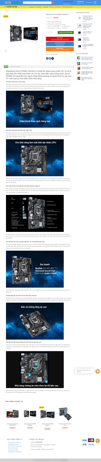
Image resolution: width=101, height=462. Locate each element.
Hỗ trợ (51, 6)
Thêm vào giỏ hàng (65, 32)
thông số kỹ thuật (15, 66)
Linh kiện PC (15, 10)
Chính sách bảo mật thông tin (15, 446)
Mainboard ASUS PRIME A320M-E (47, 424)
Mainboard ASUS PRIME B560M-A (30, 424)
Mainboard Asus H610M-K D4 (65, 424)
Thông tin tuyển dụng (13, 449)
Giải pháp (45, 6)
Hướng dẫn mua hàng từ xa (14, 442)
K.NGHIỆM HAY (80, 1)
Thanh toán (57, 6)
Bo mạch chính (23, 10)
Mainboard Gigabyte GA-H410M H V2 (12, 424)
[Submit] (53, 2)
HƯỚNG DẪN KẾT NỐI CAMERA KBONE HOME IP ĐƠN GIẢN (87, 73)
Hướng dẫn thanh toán (13, 444)
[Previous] (4, 419)
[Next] (73, 419)
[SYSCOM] (13, 2)
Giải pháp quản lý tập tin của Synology (87, 63)
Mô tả (6, 66)
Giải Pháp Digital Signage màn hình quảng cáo (87, 68)
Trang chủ (32, 6)
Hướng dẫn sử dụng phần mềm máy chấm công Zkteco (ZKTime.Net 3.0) (87, 58)
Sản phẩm (38, 6)
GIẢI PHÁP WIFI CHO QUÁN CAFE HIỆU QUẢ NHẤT (86, 79)
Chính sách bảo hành (67, 6)
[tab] (6, 66)
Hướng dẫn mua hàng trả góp (15, 451)
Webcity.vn (65, 460)
